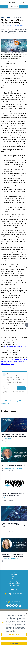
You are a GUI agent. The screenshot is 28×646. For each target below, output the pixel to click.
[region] (14, 628)
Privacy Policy (14, 582)
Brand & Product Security (8, 401)
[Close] (26, 613)
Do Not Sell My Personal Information (14, 580)
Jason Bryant (7, 529)
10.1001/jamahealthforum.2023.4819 (15, 347)
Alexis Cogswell (7, 438)
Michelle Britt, (7, 558)
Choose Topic (12, 6)
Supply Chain (5, 403)
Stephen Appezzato (17, 468)
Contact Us (14, 578)
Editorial (14, 576)
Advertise (14, 574)
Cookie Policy (13, 631)
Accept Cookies (14, 643)
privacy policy (8, 392)
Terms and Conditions (14, 583)
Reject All (14, 639)
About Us (14, 573)
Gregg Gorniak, (7, 468)
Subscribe (20, 388)
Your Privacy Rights (14, 585)
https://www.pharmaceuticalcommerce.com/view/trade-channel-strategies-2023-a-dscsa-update (14, 361)
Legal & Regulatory (21, 401)
